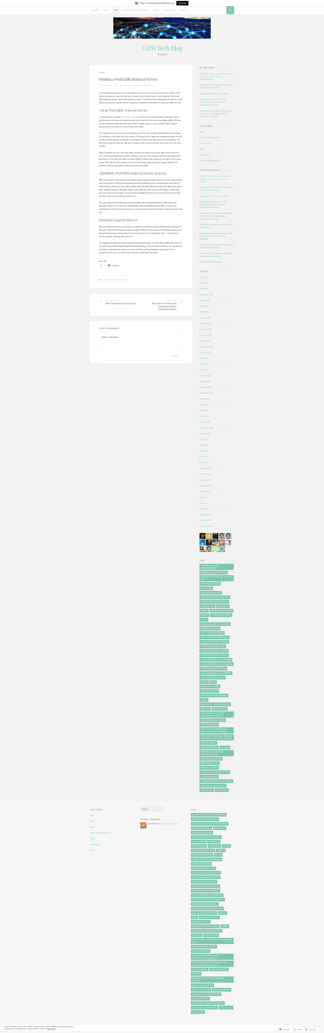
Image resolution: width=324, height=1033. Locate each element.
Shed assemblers (209, 747)
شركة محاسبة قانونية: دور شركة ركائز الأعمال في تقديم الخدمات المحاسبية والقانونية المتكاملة (216, 76)
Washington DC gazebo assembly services (212, 753)
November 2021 (205, 387)
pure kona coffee (209, 725)
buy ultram (206, 588)
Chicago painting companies (214, 602)
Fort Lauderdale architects (214, 637)
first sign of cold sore (212, 633)
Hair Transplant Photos (212, 678)
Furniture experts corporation (216, 660)
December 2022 (205, 329)
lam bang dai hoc (209, 691)
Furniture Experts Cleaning (214, 655)
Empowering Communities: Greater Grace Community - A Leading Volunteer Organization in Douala (216, 216)
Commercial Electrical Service (211, 262)
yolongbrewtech (209, 777)
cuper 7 (204, 615)
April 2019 (203, 503)
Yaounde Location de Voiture (215, 772)
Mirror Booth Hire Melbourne (215, 704)
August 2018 (204, 520)
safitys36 (126, 85)
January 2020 (204, 468)
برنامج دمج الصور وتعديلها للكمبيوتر (213, 785)
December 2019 (205, 474)
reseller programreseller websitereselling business (214, 730)
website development (211, 759)
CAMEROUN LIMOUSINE (211, 593)
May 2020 (203, 451)
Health (156, 10)
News (115, 10)
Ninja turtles (219, 709)
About (106, 10)
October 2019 (204, 480)
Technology (169, 10)
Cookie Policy (51, 1029)
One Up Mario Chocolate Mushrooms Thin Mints (212, 714)
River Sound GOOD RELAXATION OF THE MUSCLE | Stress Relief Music (216, 737)
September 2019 (206, 486)
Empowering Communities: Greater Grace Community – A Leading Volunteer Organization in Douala (216, 114)
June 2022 (203, 358)
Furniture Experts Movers (114, 280)
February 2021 (205, 422)
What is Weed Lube (209, 763)
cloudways (223, 606)
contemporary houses (221, 611)
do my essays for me (221, 615)
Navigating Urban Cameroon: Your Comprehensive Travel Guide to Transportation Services (213, 102)
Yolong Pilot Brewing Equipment (216, 781)
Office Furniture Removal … (168, 824)
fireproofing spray (210, 628)
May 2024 (203, 283)
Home (96, 10)
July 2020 (203, 439)
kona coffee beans (210, 686)
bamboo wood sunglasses (214, 572)
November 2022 (205, 335)
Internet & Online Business (136, 10)
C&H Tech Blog (162, 48)
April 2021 (203, 410)
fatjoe (204, 619)
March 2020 (204, 463)
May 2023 (203, 306)
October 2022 (204, 341)
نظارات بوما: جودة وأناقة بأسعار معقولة (213, 94)
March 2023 (204, 312)
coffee (204, 611)
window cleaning (209, 768)
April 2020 (203, 457)
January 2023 (204, 324)
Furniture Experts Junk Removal (216, 664)
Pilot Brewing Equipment (209, 161)
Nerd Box (205, 709)
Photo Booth (204, 155)
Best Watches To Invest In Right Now (216, 578)
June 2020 (203, 445)
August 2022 (204, 353)
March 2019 (204, 509)
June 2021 (203, 405)
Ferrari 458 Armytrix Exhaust (215, 624)
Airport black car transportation (209, 567)
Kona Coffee (204, 143)
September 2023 (206, 295)
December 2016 (205, 526)
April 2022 (203, 370)
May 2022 (203, 364)
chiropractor (207, 606)
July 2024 (203, 277)
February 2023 (205, 318)
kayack (204, 682)
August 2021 (204, 399)
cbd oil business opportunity (215, 597)
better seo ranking (210, 584)
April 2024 (203, 289)
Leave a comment (143, 85)
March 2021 (204, 416)
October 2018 (204, 515)
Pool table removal (130, 117)
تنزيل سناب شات (207, 790)
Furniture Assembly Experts (214, 642)
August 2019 (204, 491)
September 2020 (206, 428)
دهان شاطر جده (222, 790)
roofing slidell (208, 743)
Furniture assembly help (213, 646)
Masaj (204, 700)
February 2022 (205, 376)
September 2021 (206, 393)
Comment (174, 355)
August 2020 (204, 434)
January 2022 (204, 382)
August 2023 (204, 300)
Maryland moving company (214, 695)
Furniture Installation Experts (216, 673)
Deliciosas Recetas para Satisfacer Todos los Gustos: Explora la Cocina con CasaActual (215, 236)
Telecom (225, 747)
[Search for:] (152, 809)
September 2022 (206, 347)
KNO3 (213, 682)
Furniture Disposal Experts (214, 651)
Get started (182, 3)
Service (182, 10)
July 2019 (203, 497)
